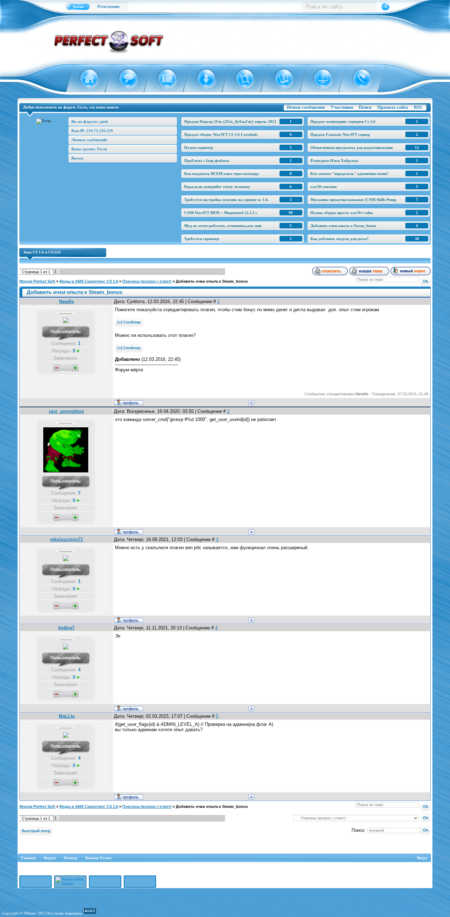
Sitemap (70, 858)
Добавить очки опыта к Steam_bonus (212, 281)
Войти (78, 7)
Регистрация (108, 6)
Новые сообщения (306, 107)
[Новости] (162, 78)
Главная (28, 858)
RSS (418, 107)
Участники (341, 107)
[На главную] (84, 78)
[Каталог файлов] (201, 78)
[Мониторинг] (318, 78)
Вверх (422, 858)
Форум (50, 858)
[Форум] (123, 78)
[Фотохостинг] (279, 78)
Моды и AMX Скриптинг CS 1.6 (88, 281)
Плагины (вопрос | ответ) (147, 281)
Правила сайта (392, 107)
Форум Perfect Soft (37, 281)
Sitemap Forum (98, 858)
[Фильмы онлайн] (241, 78)
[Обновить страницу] (357, 78)
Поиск (365, 107)
